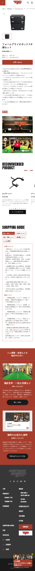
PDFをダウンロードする (17, 456)
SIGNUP (8, 544)
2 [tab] (11, 208)
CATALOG (6, 535)
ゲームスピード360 (9, 194)
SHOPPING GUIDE (8, 525)
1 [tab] (9, 208)
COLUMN (22, 516)
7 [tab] (21, 208)
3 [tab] (13, 208)
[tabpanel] (15, 189)
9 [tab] (25, 208)
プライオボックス (19, 8)
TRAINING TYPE (8, 501)
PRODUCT (9, 8)
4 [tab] (15, 208)
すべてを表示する (17, 212)
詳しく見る (17, 402)
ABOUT (21, 511)
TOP (3, 8)
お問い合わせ (17, 62)
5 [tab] (17, 208)
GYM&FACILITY (24, 506)
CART (7, 549)
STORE (21, 521)
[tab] (8, 233)
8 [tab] (23, 208)
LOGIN (7, 540)
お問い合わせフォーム (15, 329)
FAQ (4, 530)
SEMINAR (6, 506)
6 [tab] (19, 208)
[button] (2, 2)
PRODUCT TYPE (8, 498)
